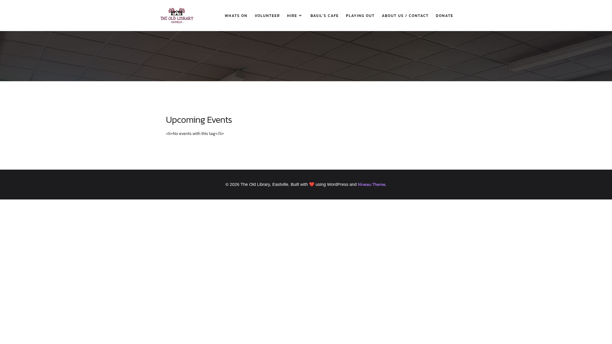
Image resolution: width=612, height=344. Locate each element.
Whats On (236, 15)
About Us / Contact (405, 15)
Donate (444, 15)
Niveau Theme (371, 184)
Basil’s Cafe (325, 15)
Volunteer (267, 15)
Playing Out (360, 15)
